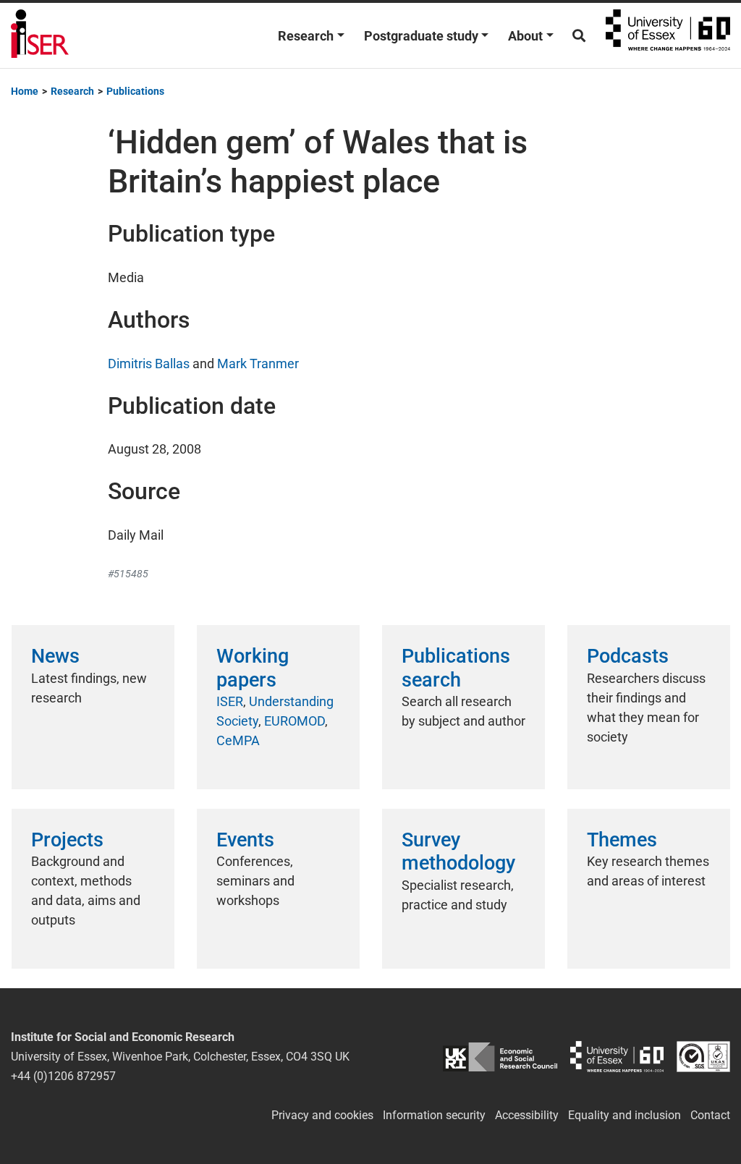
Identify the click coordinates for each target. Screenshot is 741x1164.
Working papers (252, 668)
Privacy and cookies (322, 1115)
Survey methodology (458, 851)
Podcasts (628, 656)
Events (245, 839)
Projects (67, 839)
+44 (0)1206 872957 (63, 1076)
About (525, 35)
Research (306, 35)
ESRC (499, 1056)
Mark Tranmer (258, 363)
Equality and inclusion (624, 1115)
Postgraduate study (421, 35)
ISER (229, 701)
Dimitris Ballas (149, 363)
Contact (710, 1115)
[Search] (579, 35)
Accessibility (527, 1115)
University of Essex (668, 35)
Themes (622, 839)
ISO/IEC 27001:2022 (703, 1056)
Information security (434, 1115)
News (55, 656)
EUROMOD (294, 720)
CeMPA (238, 740)
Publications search (456, 668)
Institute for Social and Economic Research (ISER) (40, 35)
